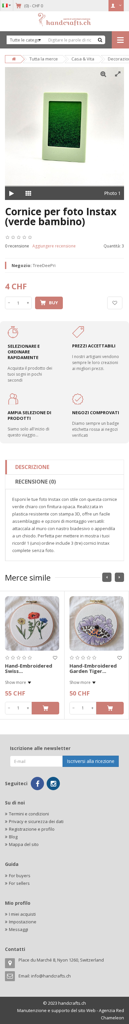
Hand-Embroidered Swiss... (28, 668)
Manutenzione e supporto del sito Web (56, 1010)
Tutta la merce (43, 59)
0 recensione (17, 246)
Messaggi (18, 929)
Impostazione (22, 922)
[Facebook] (37, 783)
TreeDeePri (44, 265)
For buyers (19, 876)
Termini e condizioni (29, 814)
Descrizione (32, 467)
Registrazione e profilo (32, 829)
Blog (13, 837)
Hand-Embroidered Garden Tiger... (93, 668)
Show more (15, 682)
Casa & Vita (82, 59)
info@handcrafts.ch (51, 976)
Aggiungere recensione (54, 246)
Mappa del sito (24, 844)
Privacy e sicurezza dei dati (36, 821)
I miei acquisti (22, 914)
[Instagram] (53, 783)
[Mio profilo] (116, 5)
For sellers (19, 883)
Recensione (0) (35, 481)
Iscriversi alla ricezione (90, 761)
